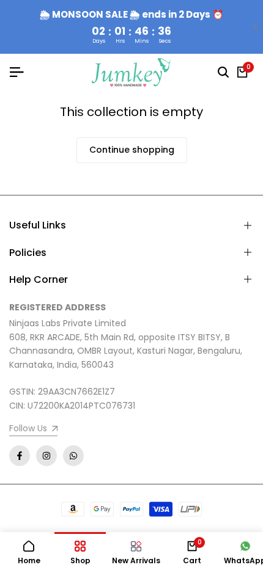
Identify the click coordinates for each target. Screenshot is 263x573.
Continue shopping (131, 150)
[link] (33, 429)
